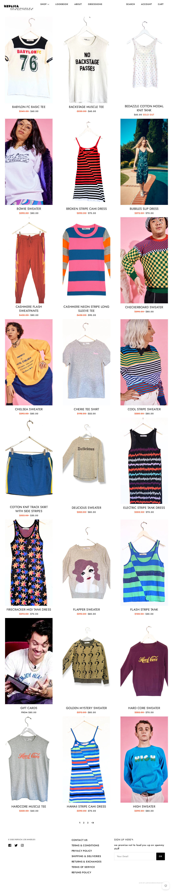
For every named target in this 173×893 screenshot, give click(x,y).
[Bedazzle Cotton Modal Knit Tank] (144, 60)
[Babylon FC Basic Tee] (29, 60)
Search (130, 4)
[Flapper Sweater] (86, 563)
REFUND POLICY (81, 872)
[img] (10, 845)
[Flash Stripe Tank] (144, 563)
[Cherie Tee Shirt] (86, 362)
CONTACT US (80, 840)
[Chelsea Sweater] (29, 362)
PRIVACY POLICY (82, 850)
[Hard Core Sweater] (144, 661)
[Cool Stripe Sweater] (144, 362)
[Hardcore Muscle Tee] (29, 759)
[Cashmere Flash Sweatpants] (29, 260)
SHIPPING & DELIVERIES (86, 856)
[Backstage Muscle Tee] (86, 60)
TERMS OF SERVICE (83, 867)
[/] (18, 7)
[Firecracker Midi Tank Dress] (29, 563)
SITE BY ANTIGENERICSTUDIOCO (152, 883)
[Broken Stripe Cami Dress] (86, 162)
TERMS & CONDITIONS (85, 845)
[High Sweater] (144, 759)
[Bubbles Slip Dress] (144, 162)
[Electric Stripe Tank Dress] (144, 461)
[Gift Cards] (29, 661)
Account (146, 4)
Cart (161, 4)
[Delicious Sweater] (86, 461)
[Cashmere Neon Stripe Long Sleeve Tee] (86, 260)
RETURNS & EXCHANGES (87, 861)
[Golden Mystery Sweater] (86, 661)
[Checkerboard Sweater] (144, 260)
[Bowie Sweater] (29, 162)
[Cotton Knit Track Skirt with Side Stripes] (29, 461)
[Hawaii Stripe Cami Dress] (86, 759)
